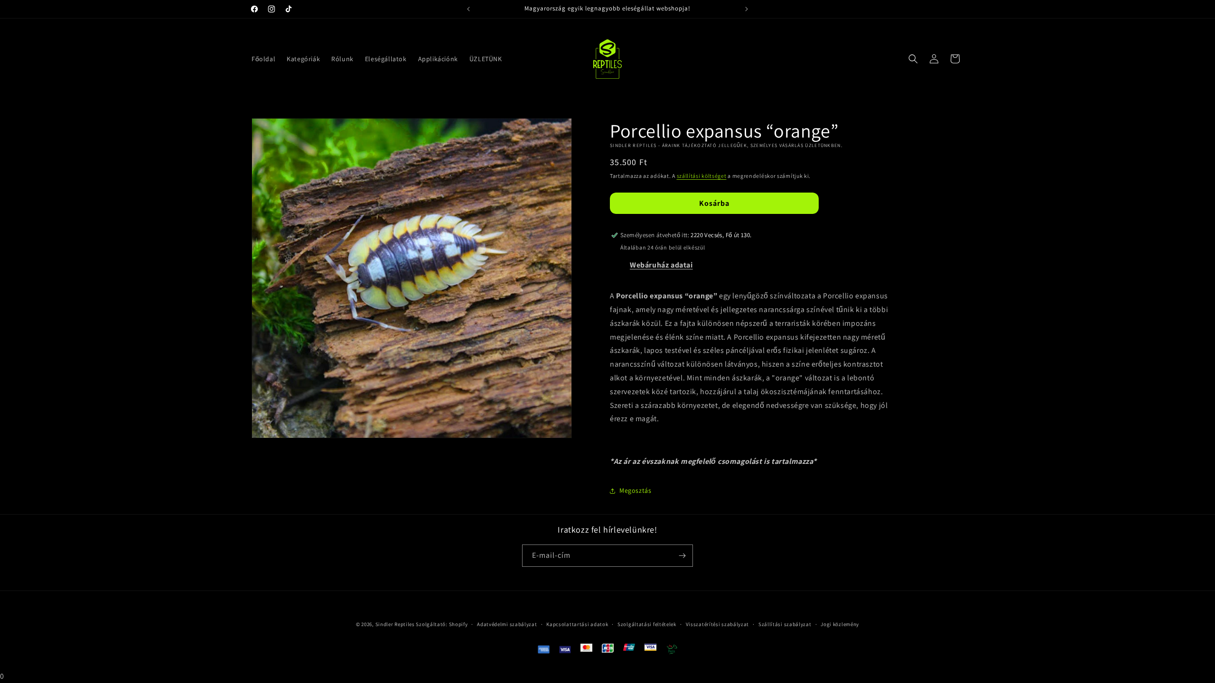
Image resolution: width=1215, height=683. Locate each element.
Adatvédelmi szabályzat (507, 624)
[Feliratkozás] (682, 556)
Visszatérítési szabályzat (717, 624)
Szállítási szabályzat (785, 624)
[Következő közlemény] (746, 9)
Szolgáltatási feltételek (646, 624)
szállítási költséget (702, 175)
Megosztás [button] (635, 490)
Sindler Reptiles (395, 624)
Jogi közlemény (840, 624)
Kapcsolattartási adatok (577, 624)
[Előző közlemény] (468, 9)
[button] (913, 58)
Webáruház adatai (661, 265)
